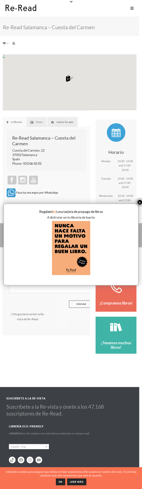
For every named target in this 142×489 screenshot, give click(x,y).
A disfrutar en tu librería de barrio (71, 217)
